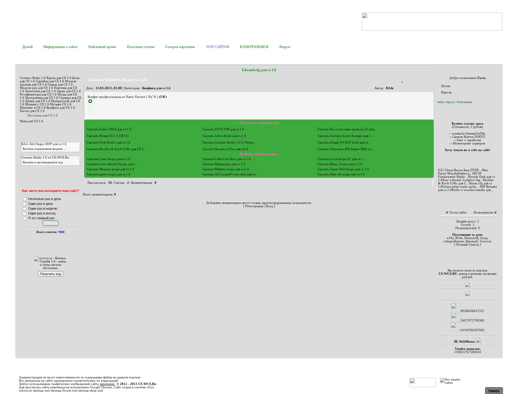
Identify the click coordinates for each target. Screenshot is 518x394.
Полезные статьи (140, 47)
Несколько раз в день (44, 199)
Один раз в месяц (41, 213)
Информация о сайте (60, 47)
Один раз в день (40, 203)
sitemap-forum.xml (64, 390)
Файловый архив (102, 47)
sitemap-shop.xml (90, 390)
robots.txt (25, 390)
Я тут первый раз (41, 218)
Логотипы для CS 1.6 (42, 115)
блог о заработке (469, 140)
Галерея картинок (180, 47)
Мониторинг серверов (469, 143)
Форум (284, 47)
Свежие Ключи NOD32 (468, 136)
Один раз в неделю (42, 208)
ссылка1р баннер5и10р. (469, 133)
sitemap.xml (41, 390)
